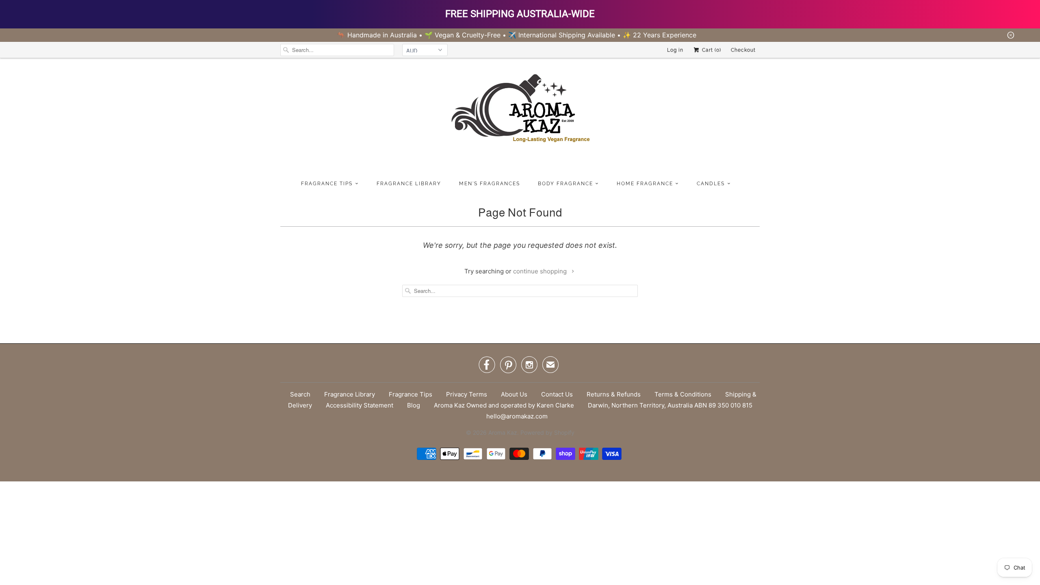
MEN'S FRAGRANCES (489, 183)
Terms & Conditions (682, 394)
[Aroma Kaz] (520, 117)
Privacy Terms (466, 394)
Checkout (743, 50)
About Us (514, 394)
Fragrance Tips (410, 394)
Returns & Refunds (614, 394)
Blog (413, 405)
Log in (675, 50)
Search (300, 394)
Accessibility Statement (359, 405)
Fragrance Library (349, 394)
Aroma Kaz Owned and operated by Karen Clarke (504, 405)
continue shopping (540, 271)
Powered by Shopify (547, 432)
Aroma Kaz (502, 432)
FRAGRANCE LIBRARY (409, 183)
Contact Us (557, 394)
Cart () (710, 50)
